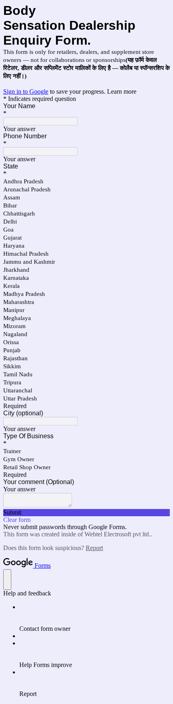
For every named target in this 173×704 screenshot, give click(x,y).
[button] (86, 512)
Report (94, 547)
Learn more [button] (121, 91)
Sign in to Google (25, 91)
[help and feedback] (7, 579)
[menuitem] (94, 617)
